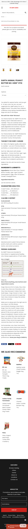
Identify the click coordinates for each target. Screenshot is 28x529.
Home (2, 16)
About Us (14, 475)
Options (3, 92)
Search (5, 515)
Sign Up (14, 510)
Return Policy (20, 515)
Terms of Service (6, 517)
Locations (14, 477)
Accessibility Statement (18, 517)
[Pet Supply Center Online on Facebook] (25, 520)
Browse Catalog (14, 468)
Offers (14, 470)
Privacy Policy (11, 515)
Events (14, 473)
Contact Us (14, 479)
